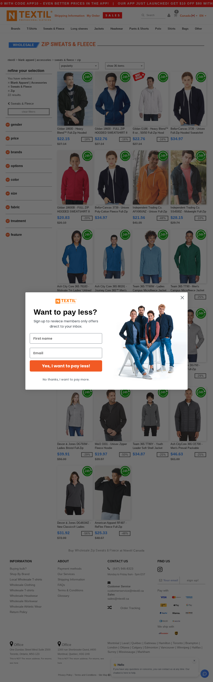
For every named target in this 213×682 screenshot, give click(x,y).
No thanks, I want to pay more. (66, 379)
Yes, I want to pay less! (66, 366)
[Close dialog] (182, 297)
